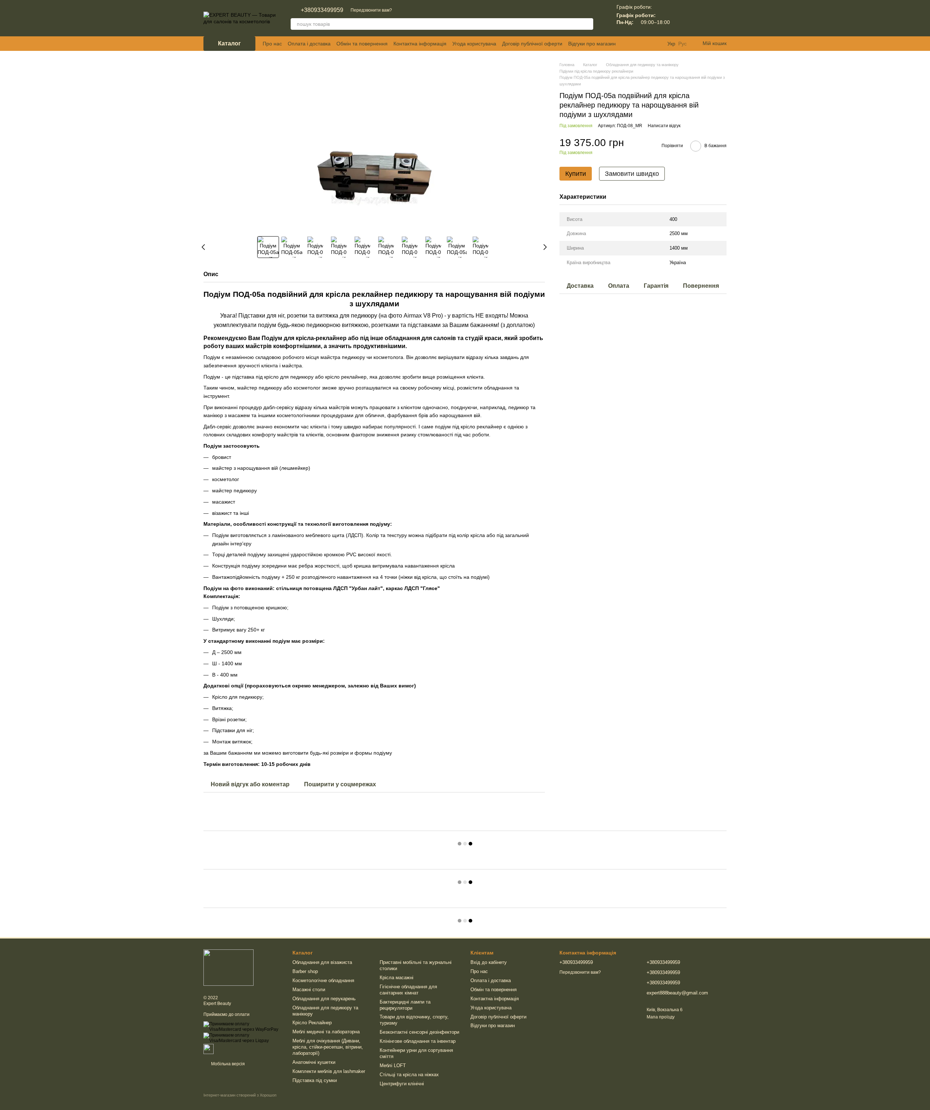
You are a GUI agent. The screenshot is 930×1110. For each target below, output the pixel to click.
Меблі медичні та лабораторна (326, 1031)
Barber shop (305, 971)
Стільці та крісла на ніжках (409, 1074)
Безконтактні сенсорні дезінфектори (419, 1032)
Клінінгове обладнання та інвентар (418, 1041)
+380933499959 (322, 10)
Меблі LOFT (393, 1065)
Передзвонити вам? (371, 10)
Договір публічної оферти (532, 44)
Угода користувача (474, 44)
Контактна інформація (419, 44)
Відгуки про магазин (592, 44)
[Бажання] (702, 18)
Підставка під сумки (314, 1080)
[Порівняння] (683, 18)
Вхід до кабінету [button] (488, 962)
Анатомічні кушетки (313, 1062)
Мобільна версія (227, 1063)
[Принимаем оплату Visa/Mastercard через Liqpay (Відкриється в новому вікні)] (242, 1038)
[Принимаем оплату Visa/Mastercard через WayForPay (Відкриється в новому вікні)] (242, 1026)
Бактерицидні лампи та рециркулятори (405, 1005)
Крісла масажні (396, 977)
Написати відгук (664, 125)
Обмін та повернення (362, 44)
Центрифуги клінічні (402, 1083)
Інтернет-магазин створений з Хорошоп (239, 1095)
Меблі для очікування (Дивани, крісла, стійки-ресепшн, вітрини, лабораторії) (327, 1047)
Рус (682, 43)
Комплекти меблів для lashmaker (328, 1071)
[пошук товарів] (587, 24)
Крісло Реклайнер (312, 1022)
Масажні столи (308, 989)
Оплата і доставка (309, 44)
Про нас (272, 44)
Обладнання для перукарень (324, 998)
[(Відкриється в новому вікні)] (208, 1048)
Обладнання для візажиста (322, 962)
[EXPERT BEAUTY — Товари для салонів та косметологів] (228, 967)
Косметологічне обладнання (323, 980)
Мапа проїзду (661, 1017)
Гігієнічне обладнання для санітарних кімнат (408, 990)
